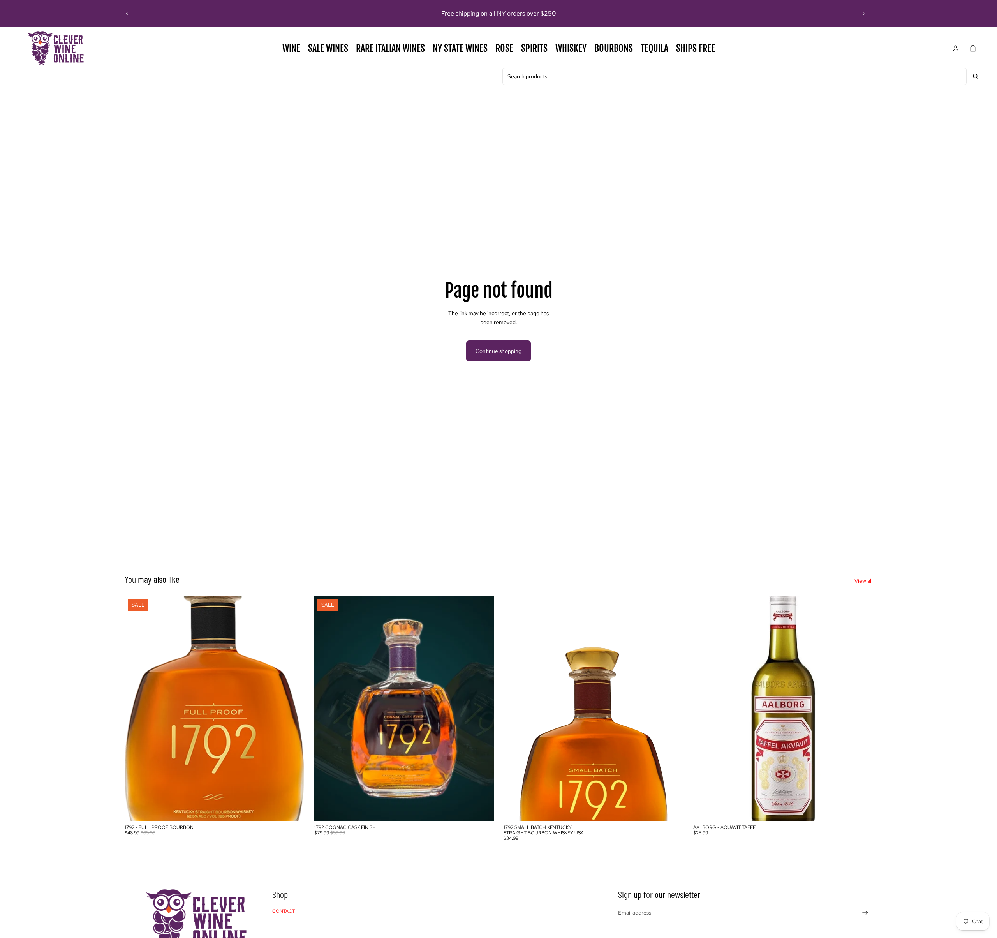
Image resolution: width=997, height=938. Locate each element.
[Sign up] (865, 913)
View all (863, 580)
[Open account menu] (955, 48)
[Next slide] (863, 13)
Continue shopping (498, 350)
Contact (283, 911)
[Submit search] (975, 76)
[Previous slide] (127, 13)
